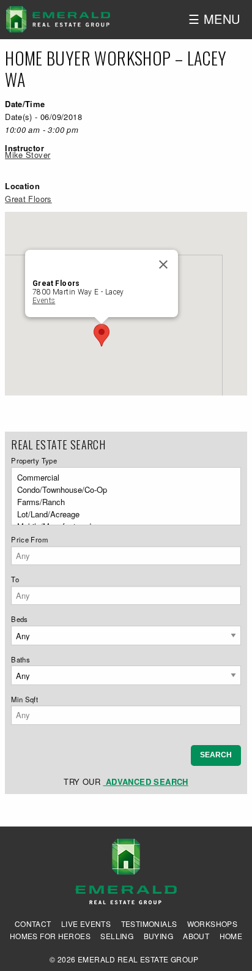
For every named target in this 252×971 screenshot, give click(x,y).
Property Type (34, 460)
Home (231, 936)
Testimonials (149, 924)
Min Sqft (24, 699)
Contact (33, 924)
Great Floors (28, 198)
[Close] (163, 264)
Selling (116, 936)
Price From (29, 539)
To (15, 579)
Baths (20, 659)
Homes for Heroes (50, 936)
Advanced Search (145, 781)
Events (43, 300)
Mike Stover (27, 154)
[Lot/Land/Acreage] (122, 514)
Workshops (212, 924)
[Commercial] (122, 477)
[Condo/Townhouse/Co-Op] (122, 490)
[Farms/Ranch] (122, 502)
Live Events (86, 924)
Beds (19, 619)
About (196, 936)
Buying (158, 936)
